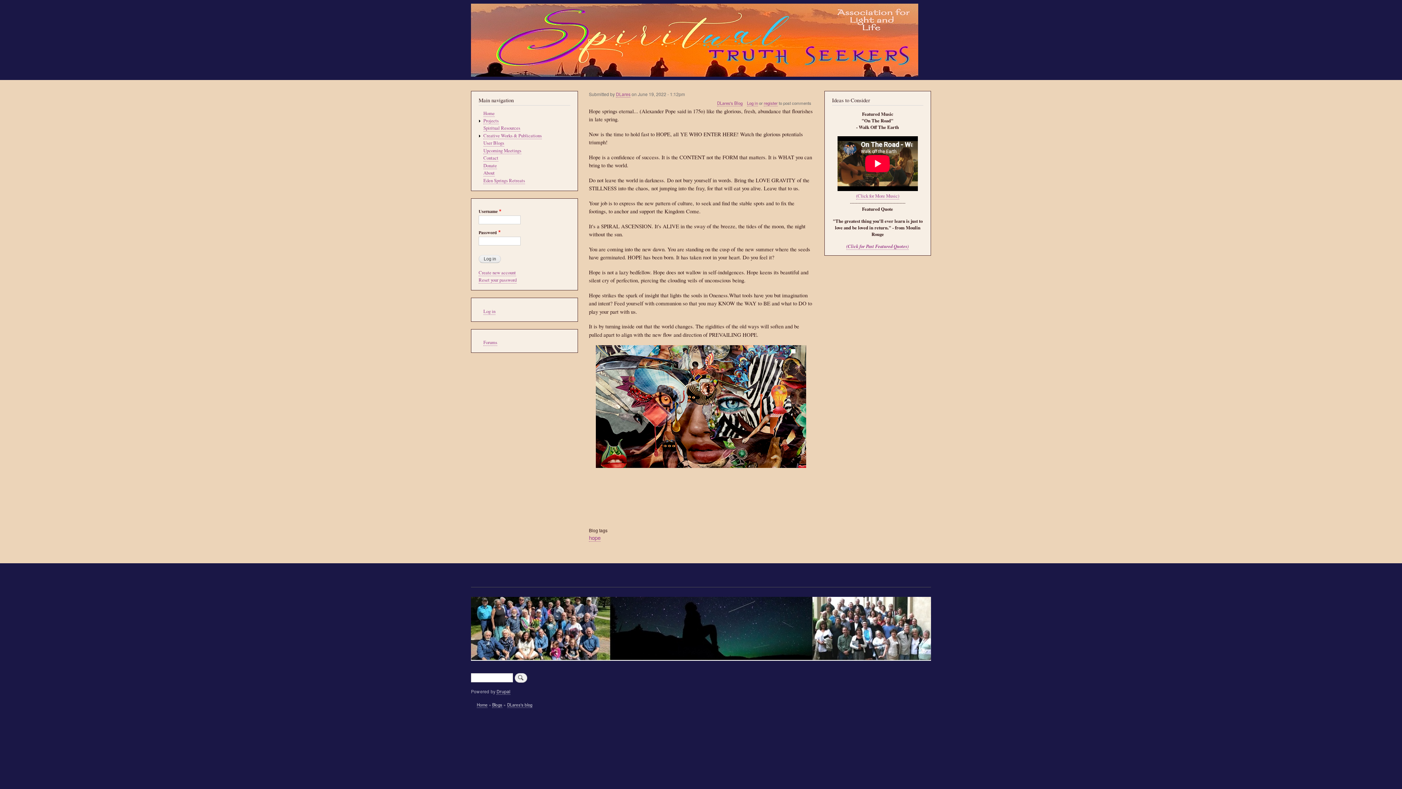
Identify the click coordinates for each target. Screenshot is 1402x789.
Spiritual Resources (501, 128)
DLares (623, 94)
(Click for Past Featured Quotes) (877, 246)
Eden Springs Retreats (504, 181)
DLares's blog (520, 705)
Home (489, 113)
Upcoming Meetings (502, 151)
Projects (491, 121)
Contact (490, 158)
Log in (752, 103)
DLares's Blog (730, 103)
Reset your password (498, 280)
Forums (490, 342)
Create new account (497, 273)
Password (488, 233)
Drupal (503, 691)
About (489, 173)
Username (488, 211)
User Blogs (493, 143)
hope (595, 537)
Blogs (497, 705)
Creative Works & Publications (512, 136)
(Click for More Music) (877, 196)
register (771, 103)
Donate (490, 166)
